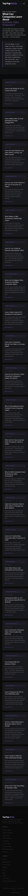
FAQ (3, 870)
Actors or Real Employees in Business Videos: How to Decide (14, 724)
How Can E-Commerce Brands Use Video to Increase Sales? (15, 344)
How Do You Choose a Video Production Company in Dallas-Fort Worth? (14, 376)
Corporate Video (6, 830)
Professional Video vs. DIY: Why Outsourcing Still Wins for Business (15, 600)
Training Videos (6, 835)
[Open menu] (24, 3)
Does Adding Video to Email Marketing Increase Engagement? (14, 121)
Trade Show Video (6, 846)
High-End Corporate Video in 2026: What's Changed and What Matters (14, 506)
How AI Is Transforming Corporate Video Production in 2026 (15, 538)
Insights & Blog (5, 862)
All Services (5, 852)
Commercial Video (6, 838)
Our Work (4, 859)
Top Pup (9, 3)
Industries (4, 867)
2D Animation (5, 841)
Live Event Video (6, 843)
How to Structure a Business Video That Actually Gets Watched (14, 632)
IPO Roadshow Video (7, 849)
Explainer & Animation (7, 832)
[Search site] (21, 3)
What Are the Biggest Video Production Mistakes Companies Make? (14, 282)
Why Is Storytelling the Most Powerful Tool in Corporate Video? (14, 408)
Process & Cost (6, 864)
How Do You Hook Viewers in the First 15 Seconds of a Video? (15, 185)
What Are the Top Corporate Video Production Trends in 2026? (14, 442)
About (3, 872)
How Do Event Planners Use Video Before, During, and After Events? (14, 152)
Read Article (8, 103)
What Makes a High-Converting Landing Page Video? (13, 218)
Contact (4, 875)
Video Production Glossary (8, 881)
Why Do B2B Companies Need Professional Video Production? (15, 474)
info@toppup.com (15, 892)
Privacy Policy (5, 878)
